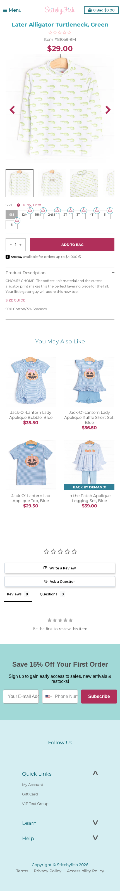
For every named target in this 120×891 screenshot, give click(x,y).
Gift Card (30, 794)
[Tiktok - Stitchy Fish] (72, 753)
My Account (32, 784)
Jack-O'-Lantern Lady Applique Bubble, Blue (30, 415)
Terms (22, 870)
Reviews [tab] (14, 594)
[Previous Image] (12, 109)
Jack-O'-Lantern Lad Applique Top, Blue (30, 498)
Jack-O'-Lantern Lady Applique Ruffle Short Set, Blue (89, 417)
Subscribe (99, 696)
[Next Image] (108, 109)
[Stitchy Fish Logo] (60, 10)
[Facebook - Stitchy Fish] (48, 753)
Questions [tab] (48, 594)
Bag (104, 10)
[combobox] (47, 696)
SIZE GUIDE (15, 300)
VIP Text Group (35, 803)
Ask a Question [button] (63, 581)
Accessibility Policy (85, 870)
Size (23, 205)
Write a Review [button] (62, 568)
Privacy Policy (47, 870)
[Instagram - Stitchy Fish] (60, 753)
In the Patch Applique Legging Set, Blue (89, 498)
